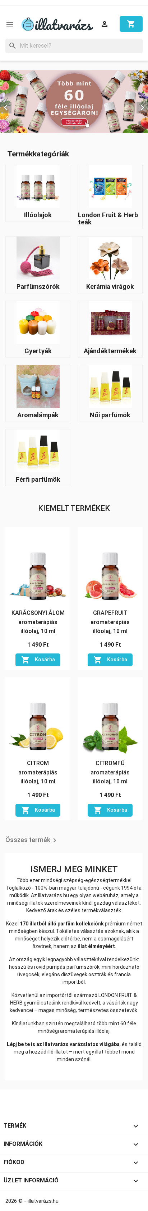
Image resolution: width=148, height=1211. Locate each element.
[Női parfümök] (110, 386)
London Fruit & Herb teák (108, 218)
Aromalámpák (38, 415)
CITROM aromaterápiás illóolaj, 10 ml (37, 772)
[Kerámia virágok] (110, 257)
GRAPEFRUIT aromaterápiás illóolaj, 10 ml (110, 621)
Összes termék (32, 840)
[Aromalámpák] (38, 386)
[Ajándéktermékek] (110, 321)
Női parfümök (110, 415)
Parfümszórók (38, 286)
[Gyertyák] (38, 321)
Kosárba (38, 660)
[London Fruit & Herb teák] (110, 186)
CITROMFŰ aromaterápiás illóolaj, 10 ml (110, 772)
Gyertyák (38, 351)
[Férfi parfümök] (38, 450)
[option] (74, 101)
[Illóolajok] (38, 186)
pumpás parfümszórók (73, 967)
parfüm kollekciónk (80, 924)
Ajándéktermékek (110, 351)
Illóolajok (38, 215)
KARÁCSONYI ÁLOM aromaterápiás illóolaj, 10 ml (38, 621)
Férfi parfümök (38, 479)
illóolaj (103, 1031)
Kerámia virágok (110, 286)
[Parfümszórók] (38, 257)
